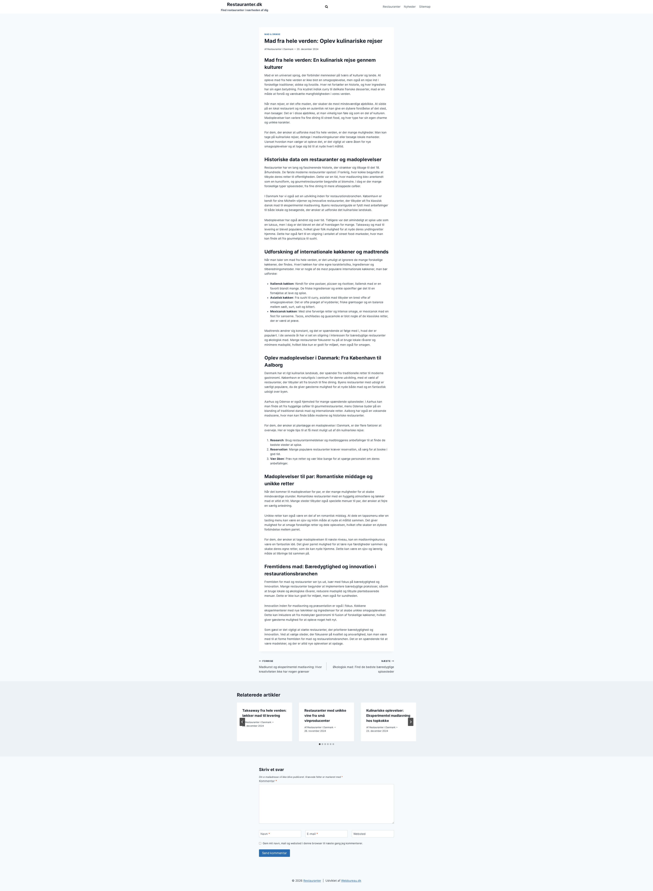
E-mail (312, 834)
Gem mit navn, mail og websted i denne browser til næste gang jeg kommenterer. (313, 843)
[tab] (320, 744)
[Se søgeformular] (326, 7)
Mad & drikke (272, 34)
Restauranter (391, 6)
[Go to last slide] (242, 722)
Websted (359, 834)
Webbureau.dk (351, 880)
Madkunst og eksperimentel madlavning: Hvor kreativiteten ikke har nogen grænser (290, 666)
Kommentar (268, 781)
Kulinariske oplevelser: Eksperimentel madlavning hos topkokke (388, 715)
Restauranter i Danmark (280, 49)
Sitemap (424, 6)
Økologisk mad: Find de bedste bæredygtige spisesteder (363, 666)
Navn (265, 834)
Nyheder (410, 6)
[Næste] (410, 722)
